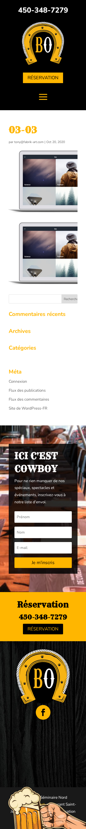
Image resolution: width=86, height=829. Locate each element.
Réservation (43, 629)
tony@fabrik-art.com (29, 142)
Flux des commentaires (29, 399)
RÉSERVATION (43, 78)
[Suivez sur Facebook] (43, 712)
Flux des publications (27, 390)
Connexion (18, 381)
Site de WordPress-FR (28, 408)
